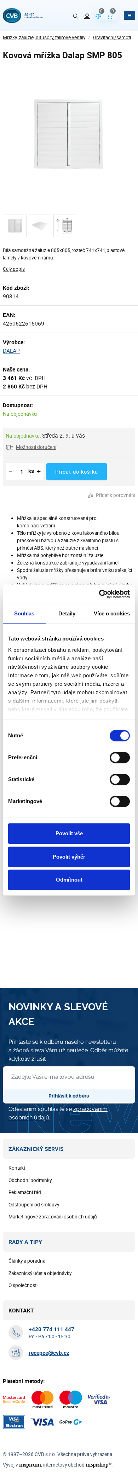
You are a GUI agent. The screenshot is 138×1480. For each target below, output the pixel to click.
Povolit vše (69, 833)
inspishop (98, 1464)
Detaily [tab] (67, 613)
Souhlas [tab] (24, 613)
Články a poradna (26, 1261)
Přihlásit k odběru (69, 1096)
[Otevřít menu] (129, 15)
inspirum (30, 1464)
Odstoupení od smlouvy (33, 1204)
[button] (31, 447)
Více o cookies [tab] (112, 613)
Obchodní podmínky (30, 1180)
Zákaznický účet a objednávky (39, 1273)
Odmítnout (69, 880)
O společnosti (23, 1285)
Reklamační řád (24, 1192)
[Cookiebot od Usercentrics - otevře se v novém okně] (99, 594)
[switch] (120, 757)
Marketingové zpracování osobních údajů (52, 1216)
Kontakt (16, 1168)
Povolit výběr (69, 857)
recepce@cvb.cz (49, 1353)
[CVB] (23, 15)
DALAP (11, 351)
